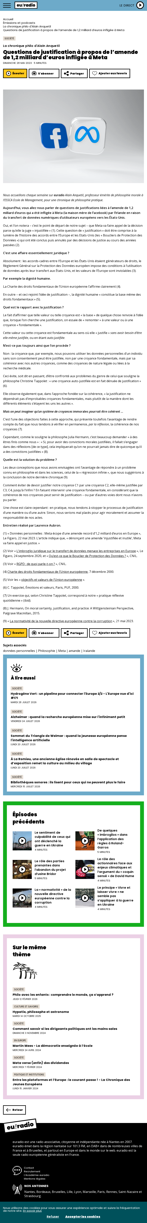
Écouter (18, 73)
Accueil (8, 19)
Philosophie (46, 651)
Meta (62, 651)
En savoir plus (32, 1210)
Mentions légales (34, 1179)
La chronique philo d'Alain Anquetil (27, 26)
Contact (29, 1168)
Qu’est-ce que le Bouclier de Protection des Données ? (87, 556)
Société (9, 38)
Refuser (53, 1216)
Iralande (89, 651)
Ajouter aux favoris (113, 73)
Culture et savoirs (26, 1006)
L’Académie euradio (36, 1175)
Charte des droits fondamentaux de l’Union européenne (47, 572)
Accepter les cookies (82, 1216)
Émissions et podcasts (19, 23)
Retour (17, 1110)
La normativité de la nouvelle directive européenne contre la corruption (61, 621)
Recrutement (32, 1171)
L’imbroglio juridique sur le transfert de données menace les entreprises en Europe (76, 551)
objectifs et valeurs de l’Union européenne (51, 580)
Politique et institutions (29, 1074)
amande (74, 651)
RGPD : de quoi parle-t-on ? (35, 564)
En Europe (20, 1040)
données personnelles (19, 651)
